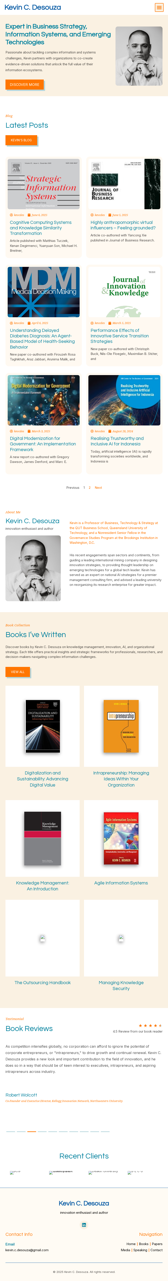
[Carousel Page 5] (52, 1131)
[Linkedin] (84, 1225)
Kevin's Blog (21, 140)
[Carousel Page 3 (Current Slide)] (31, 1131)
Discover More (24, 84)
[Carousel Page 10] (105, 1131)
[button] (159, 7)
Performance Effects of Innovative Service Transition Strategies (120, 336)
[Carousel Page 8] (84, 1131)
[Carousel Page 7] (73, 1131)
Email (10, 1244)
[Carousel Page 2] (21, 1131)
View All (17, 672)
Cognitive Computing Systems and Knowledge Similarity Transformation (41, 228)
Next (98, 487)
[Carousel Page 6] (63, 1131)
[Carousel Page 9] (94, 1131)
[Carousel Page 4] (42, 1131)
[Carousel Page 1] (10, 1131)
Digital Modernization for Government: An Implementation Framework (43, 444)
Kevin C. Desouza (32, 7)
